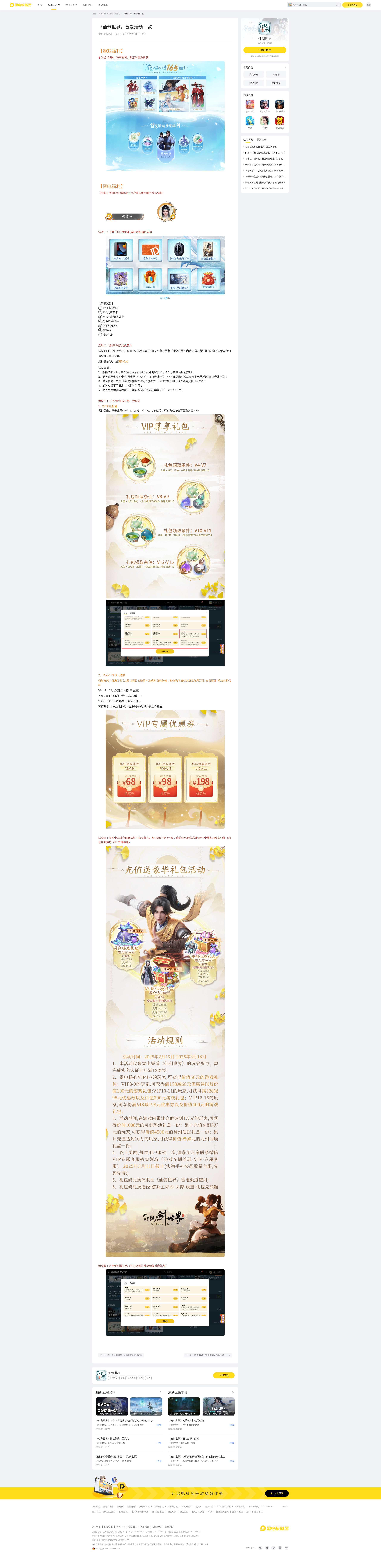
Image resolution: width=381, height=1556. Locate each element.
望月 (248, 1511)
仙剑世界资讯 (114, 14)
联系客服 (195, 1536)
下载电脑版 (265, 49)
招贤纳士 (132, 1527)
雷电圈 (120, 1506)
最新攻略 (258, 1511)
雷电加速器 (108, 1506)
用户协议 (96, 1527)
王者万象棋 (237, 1511)
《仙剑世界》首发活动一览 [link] (133, 14)
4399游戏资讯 (224, 1506)
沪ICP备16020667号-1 (135, 1532)
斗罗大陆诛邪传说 (139, 1511)
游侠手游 (209, 1506)
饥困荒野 (184, 1511)
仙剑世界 (102, 14)
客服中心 (87, 4)
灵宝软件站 (239, 1506)
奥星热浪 (172, 1511)
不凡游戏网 (254, 1506)
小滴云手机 (158, 1506)
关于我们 (144, 1527)
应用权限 (169, 1526)
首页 (40, 4)
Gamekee (267, 1506)
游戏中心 (53, 4)
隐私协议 (108, 1527)
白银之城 (123, 1511)
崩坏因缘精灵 (158, 1511)
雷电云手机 (172, 1506)
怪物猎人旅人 (222, 1511)
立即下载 (224, 1375)
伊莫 (210, 1511)
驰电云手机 (144, 1506)
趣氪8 (198, 1506)
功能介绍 (157, 1526)
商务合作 (120, 1527)
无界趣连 (131, 1506)
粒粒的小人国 (198, 1511)
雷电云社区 (187, 1506)
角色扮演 (261, 43)
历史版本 (103, 4)
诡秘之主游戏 (109, 1511)
